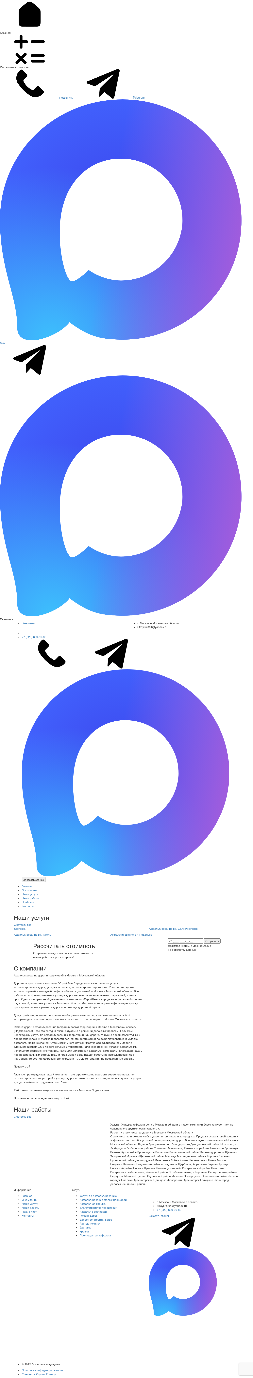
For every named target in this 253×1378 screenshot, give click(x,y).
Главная (27, 886)
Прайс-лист (29, 902)
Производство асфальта (95, 1235)
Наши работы (30, 898)
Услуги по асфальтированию (98, 1196)
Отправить (212, 941)
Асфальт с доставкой (93, 1211)
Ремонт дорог (88, 1215)
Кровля (84, 1231)
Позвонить (66, 97)
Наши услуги (30, 894)
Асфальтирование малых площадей (103, 1200)
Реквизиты (28, 623)
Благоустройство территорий (98, 1207)
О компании (29, 890)
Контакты (28, 906)
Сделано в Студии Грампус (39, 1374)
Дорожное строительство (96, 1219)
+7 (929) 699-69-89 (34, 637)
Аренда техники (90, 1223)
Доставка (85, 1227)
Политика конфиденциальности (42, 1370)
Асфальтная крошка (93, 1204)
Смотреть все (23, 925)
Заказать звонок (33, 880)
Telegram (139, 97)
